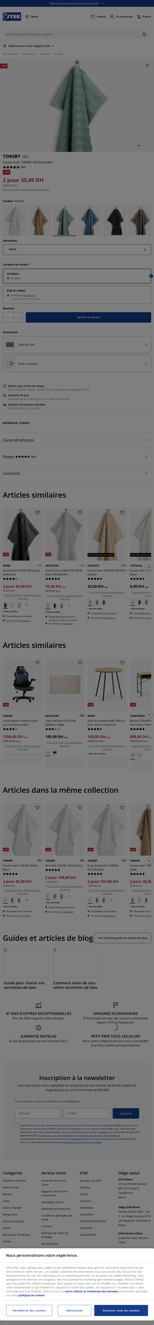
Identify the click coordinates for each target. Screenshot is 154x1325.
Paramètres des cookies (29, 1310)
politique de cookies (31, 1295)
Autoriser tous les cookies (121, 1310)
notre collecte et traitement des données (91, 1291)
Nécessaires (74, 1310)
